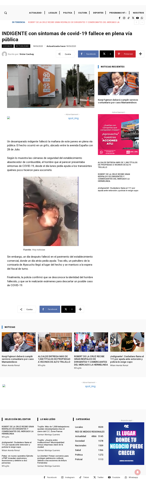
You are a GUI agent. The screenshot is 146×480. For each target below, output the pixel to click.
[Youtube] (137, 18)
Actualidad (22, 46)
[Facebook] (119, 18)
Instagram (70, 477)
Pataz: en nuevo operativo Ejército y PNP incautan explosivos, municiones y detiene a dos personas (17, 459)
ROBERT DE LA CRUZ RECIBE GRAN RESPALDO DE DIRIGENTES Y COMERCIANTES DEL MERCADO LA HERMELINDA (114, 177)
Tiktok (86, 477)
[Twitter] (133, 18)
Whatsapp (133, 477)
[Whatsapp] (142, 18)
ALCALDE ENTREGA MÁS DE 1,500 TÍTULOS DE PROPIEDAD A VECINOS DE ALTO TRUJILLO (117, 164)
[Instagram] (124, 18)
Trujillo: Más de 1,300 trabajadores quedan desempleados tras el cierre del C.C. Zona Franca (53, 429)
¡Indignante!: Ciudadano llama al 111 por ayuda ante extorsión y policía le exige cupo (71, 22)
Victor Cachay (27, 54)
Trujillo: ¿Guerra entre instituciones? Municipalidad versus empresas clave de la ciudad (50, 443)
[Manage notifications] (137, 472)
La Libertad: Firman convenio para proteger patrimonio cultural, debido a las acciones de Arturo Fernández (53, 459)
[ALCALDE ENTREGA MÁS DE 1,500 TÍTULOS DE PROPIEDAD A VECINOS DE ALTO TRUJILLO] (55, 342)
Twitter (100, 477)
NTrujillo (41, 365)
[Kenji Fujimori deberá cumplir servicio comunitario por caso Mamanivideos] (118, 83)
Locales (7, 46)
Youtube (116, 477)
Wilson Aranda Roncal (11, 365)
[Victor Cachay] (5, 54)
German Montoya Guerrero (48, 434)
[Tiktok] (128, 18)
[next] (142, 22)
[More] (140, 54)
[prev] (136, 22)
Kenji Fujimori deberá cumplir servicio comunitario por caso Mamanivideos (118, 101)
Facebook (52, 477)
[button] (5, 13)
